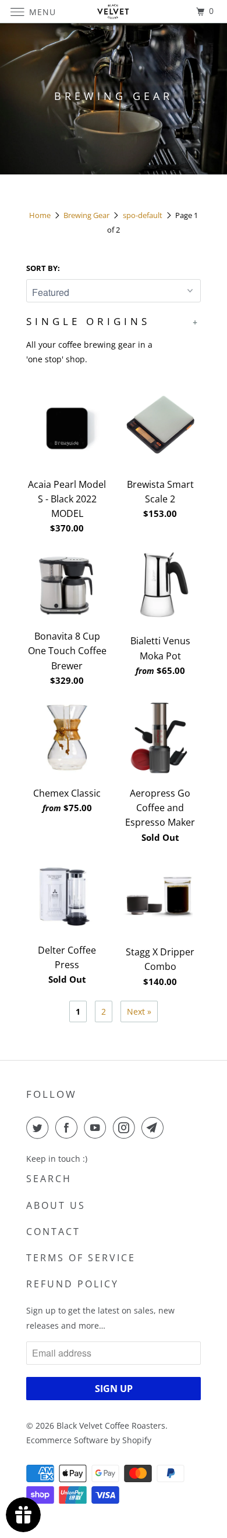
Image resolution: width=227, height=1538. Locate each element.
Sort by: (43, 268)
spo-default (142, 215)
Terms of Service (81, 1257)
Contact (53, 1231)
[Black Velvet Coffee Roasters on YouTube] (97, 1127)
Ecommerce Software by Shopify (88, 1440)
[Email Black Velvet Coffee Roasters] (154, 1127)
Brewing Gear (86, 215)
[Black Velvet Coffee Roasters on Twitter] (39, 1127)
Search (49, 1178)
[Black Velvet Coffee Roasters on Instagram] (126, 1127)
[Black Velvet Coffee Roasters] (114, 11)
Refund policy (72, 1283)
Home (40, 215)
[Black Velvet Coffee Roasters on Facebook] (68, 1127)
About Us (56, 1205)
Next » (139, 1011)
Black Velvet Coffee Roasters (110, 1425)
